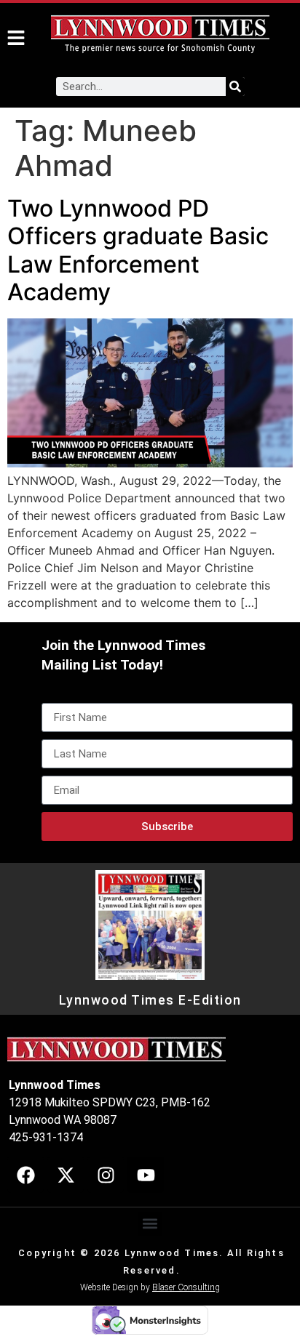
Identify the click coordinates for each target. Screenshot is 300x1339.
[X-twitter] (65, 1175)
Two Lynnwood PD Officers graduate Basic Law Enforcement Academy (138, 250)
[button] (150, 1224)
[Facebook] (25, 1175)
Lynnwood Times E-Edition (150, 1000)
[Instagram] (105, 1175)
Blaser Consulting (186, 1287)
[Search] (235, 86)
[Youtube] (145, 1175)
